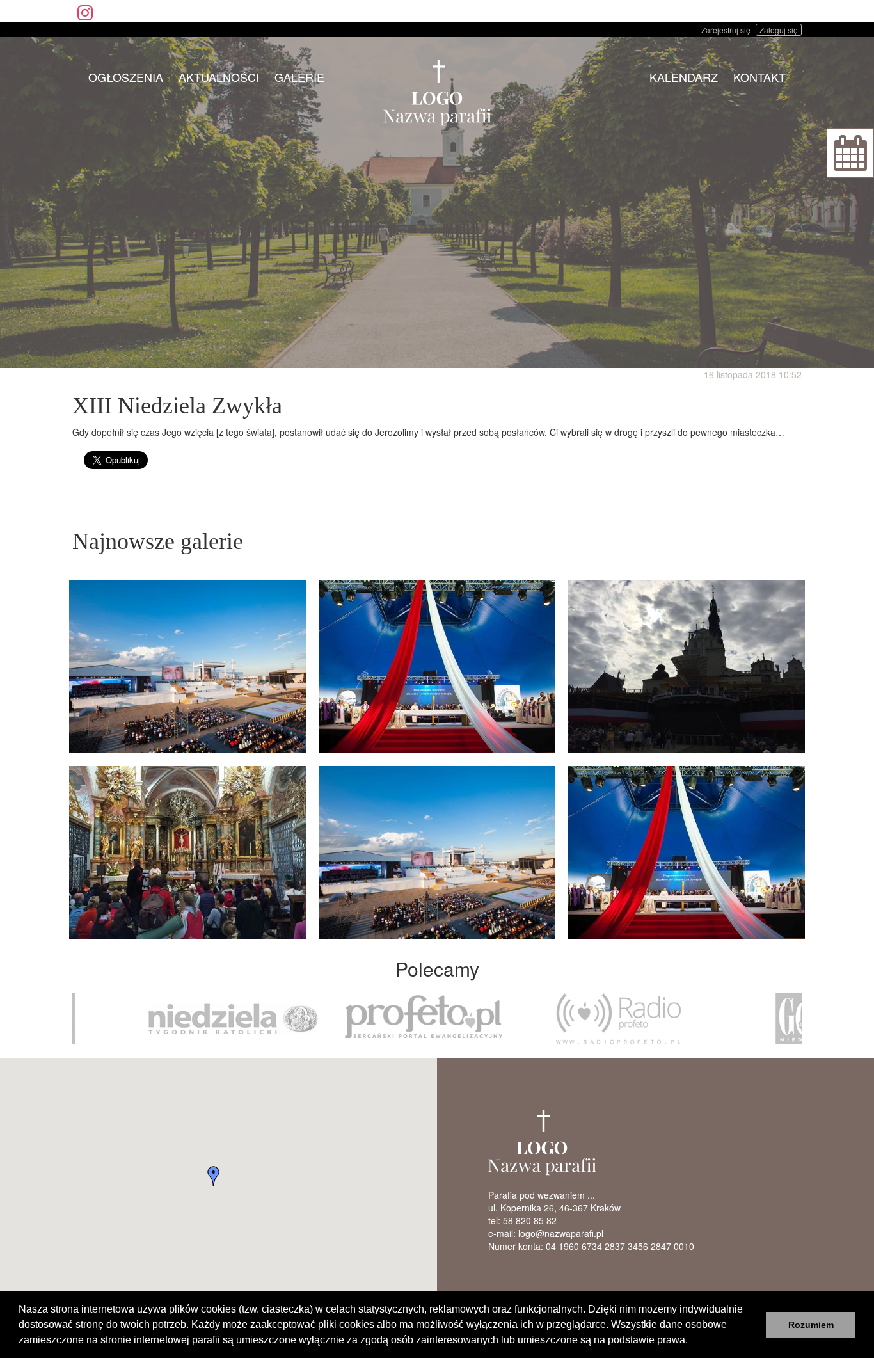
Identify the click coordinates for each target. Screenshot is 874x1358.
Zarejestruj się (726, 29)
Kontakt (759, 76)
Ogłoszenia (125, 76)
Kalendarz (683, 76)
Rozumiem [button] (811, 1325)
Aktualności (219, 76)
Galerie (299, 76)
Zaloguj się (778, 29)
